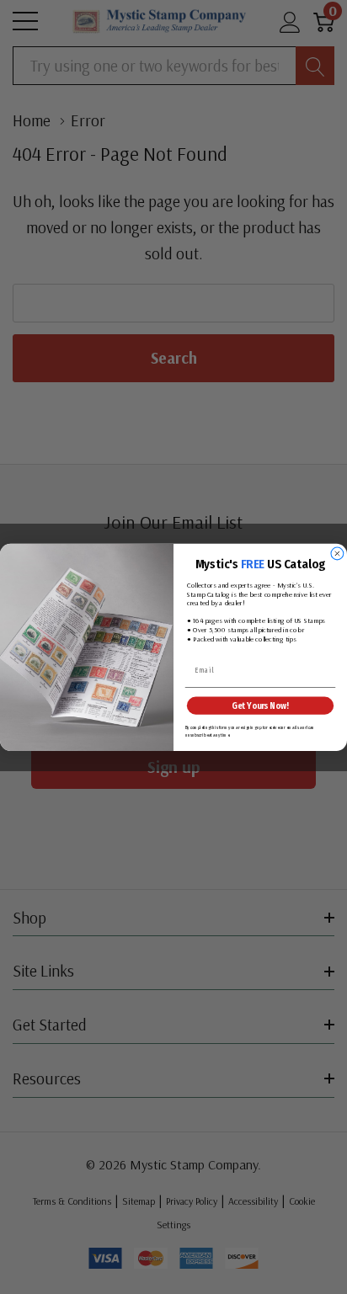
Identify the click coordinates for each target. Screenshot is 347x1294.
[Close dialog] (337, 553)
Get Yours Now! (260, 705)
